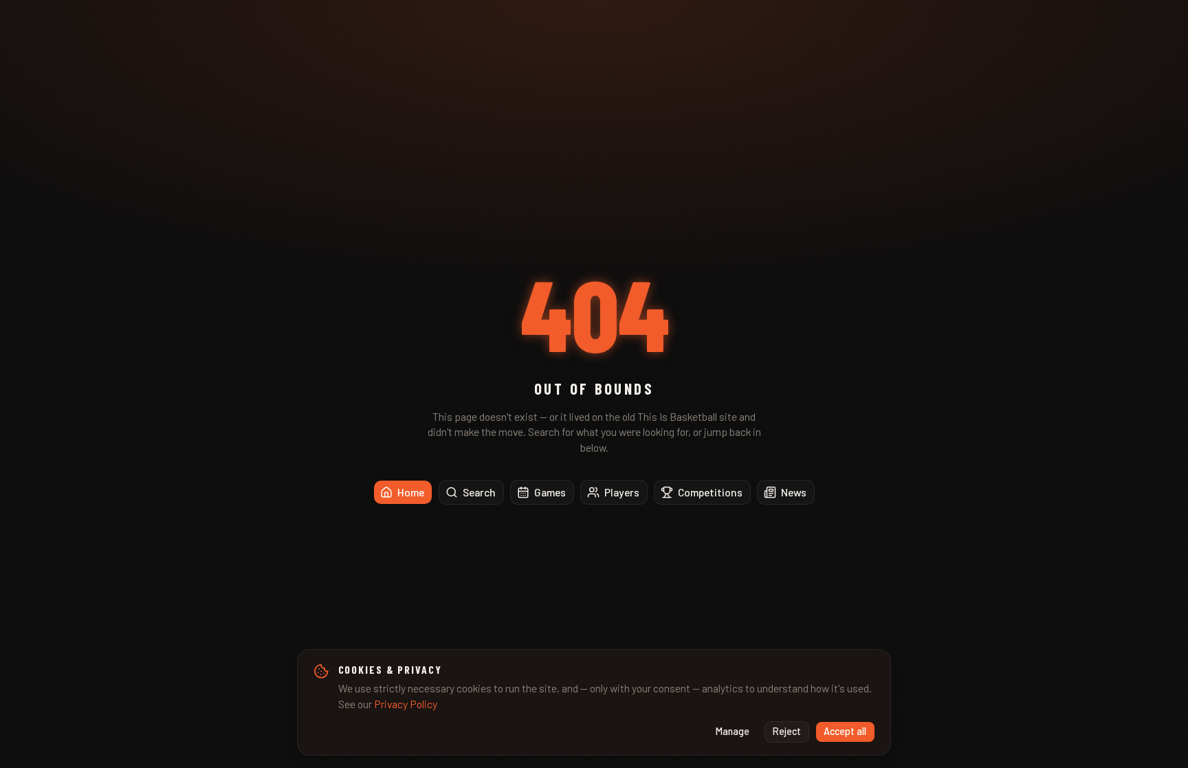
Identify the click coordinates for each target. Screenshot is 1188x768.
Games (550, 491)
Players (621, 491)
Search (479, 491)
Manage (732, 731)
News (793, 491)
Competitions (710, 491)
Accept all (845, 731)
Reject (787, 731)
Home (410, 491)
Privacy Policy (405, 703)
